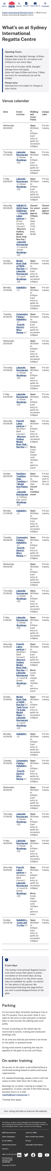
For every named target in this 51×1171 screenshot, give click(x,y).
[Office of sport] (11, 4)
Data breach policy (9, 1145)
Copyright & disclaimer (34, 1145)
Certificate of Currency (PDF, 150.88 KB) (7, 1160)
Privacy (28, 1141)
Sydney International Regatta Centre (17, 13)
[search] (19, 5)
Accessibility (7, 1141)
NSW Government (9, 1133)
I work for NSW (31, 1133)
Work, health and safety (35, 1137)
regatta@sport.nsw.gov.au (14, 1095)
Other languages (8, 1137)
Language (45, 5)
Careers (5, 1149)
